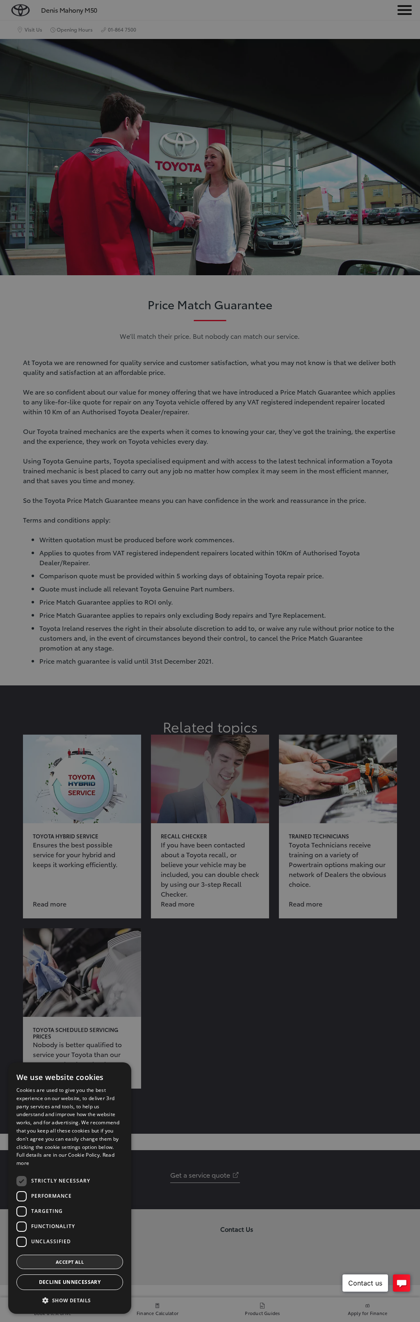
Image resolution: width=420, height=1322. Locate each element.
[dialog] (69, 1188)
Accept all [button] (70, 1262)
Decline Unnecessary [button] (70, 1282)
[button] (69, 1300)
